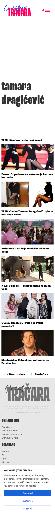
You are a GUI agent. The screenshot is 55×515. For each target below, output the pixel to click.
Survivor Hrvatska (12, 434)
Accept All (28, 493)
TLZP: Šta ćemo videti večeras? (21, 140)
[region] (27, 490)
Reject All (27, 508)
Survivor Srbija (10, 438)
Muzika (6, 462)
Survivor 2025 (9, 431)
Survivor (7, 427)
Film (4, 455)
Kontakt (6, 452)
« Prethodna (16, 374)
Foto (4, 459)
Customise (27, 501)
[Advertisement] (27, 49)
